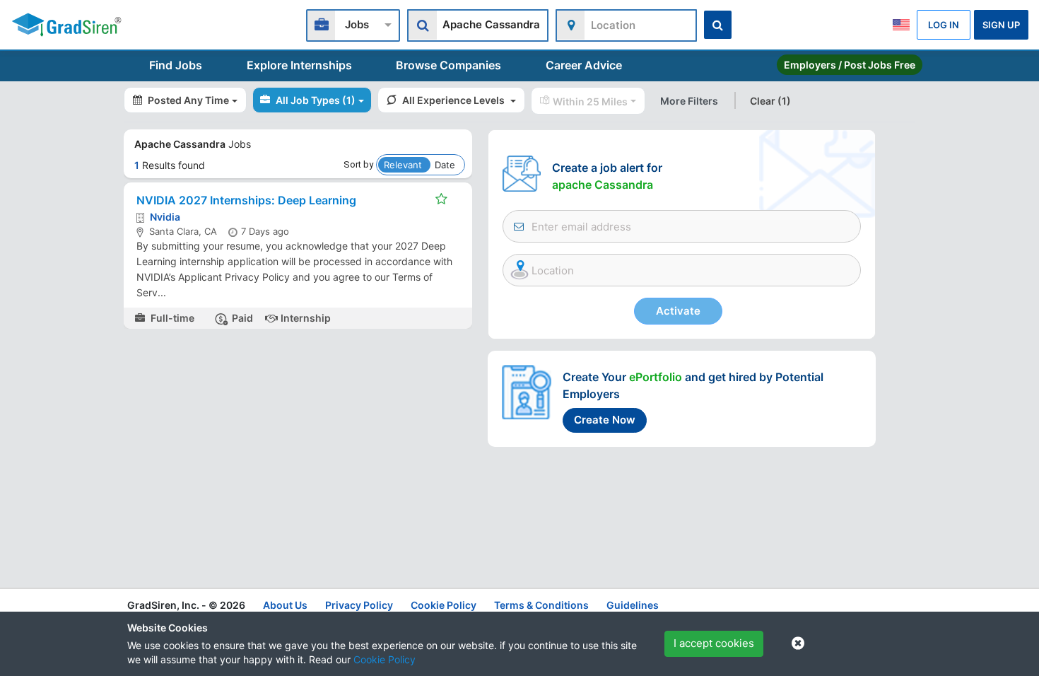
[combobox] (353, 24)
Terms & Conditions (541, 605)
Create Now (604, 419)
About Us (285, 605)
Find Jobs (175, 65)
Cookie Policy (384, 659)
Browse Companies (448, 65)
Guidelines (632, 605)
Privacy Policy (359, 605)
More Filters (689, 101)
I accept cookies (714, 643)
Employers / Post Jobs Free (849, 65)
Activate (678, 310)
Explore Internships (299, 65)
